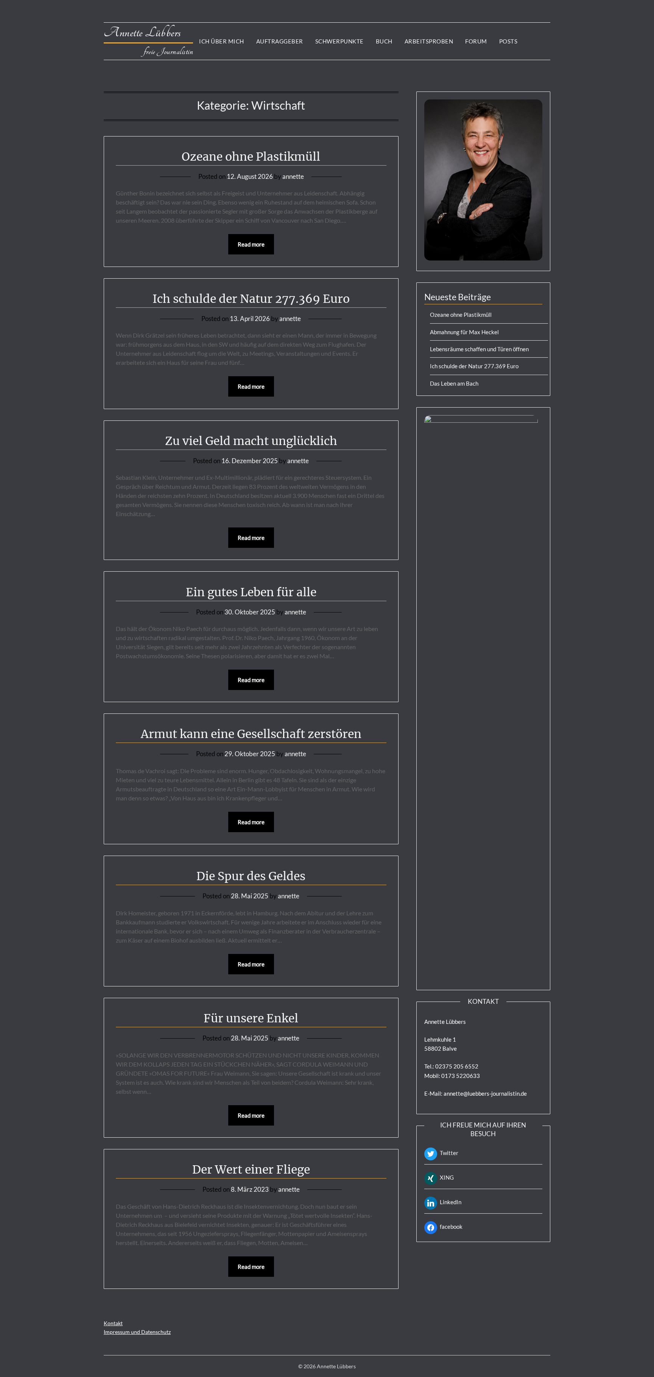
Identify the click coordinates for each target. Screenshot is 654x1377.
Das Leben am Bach (454, 383)
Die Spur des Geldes (250, 876)
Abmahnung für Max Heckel (464, 332)
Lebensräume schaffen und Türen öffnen (479, 349)
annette (293, 176)
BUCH (384, 41)
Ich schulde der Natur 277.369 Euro (251, 299)
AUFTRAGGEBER (279, 41)
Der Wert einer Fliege (251, 1169)
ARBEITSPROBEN (429, 41)
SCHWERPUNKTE (339, 41)
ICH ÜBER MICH (221, 41)
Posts (508, 41)
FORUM (476, 41)
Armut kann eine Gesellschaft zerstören (251, 734)
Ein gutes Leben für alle (251, 592)
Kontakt (113, 1323)
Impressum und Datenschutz (137, 1332)
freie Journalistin (168, 51)
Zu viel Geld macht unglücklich (251, 441)
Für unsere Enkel (251, 1018)
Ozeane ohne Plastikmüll (251, 156)
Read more (251, 244)
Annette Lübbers (148, 32)
